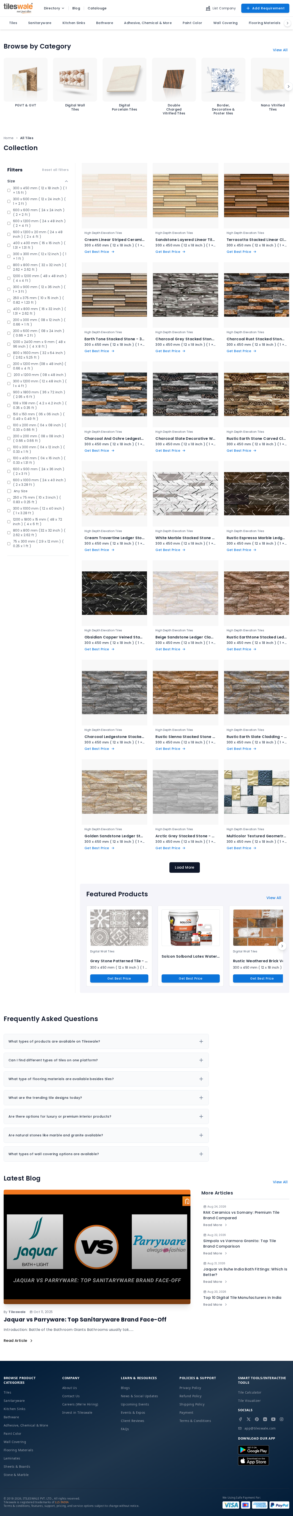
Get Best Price (119, 978)
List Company (224, 8)
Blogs (125, 1388)
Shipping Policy (191, 1404)
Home (9, 138)
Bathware (11, 1417)
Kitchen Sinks (14, 1409)
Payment (186, 1412)
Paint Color (12, 1433)
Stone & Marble (16, 1475)
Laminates (12, 1458)
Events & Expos (133, 1412)
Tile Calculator (249, 1392)
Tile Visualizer (249, 1400)
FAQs (125, 1429)
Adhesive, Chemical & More (26, 1425)
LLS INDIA (62, 1502)
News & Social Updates (139, 1396)
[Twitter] (248, 1419)
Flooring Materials (18, 1450)
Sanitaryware (14, 1400)
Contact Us (71, 1396)
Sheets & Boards (17, 1466)
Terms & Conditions (195, 1421)
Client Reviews (132, 1421)
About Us (69, 1388)
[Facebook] (240, 1419)
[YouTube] (273, 1419)
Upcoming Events (135, 1404)
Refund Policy (190, 1396)
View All (280, 50)
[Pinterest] (257, 1419)
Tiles (7, 1392)
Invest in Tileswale (77, 1412)
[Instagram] (281, 1419)
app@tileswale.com (260, 1428)
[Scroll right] (288, 86)
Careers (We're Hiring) (80, 1404)
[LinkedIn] (265, 1419)
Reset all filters (55, 170)
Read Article (15, 1340)
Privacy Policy (190, 1388)
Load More (184, 867)
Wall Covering (15, 1442)
